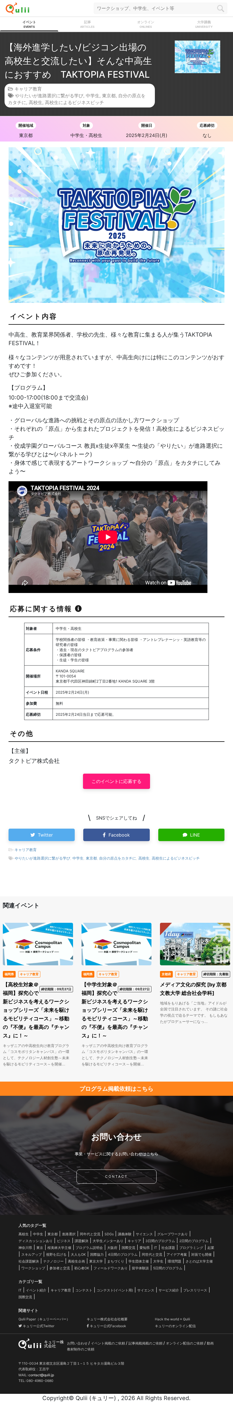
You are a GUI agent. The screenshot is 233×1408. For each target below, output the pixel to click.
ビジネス (63, 1241)
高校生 (35, 102)
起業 (210, 1248)
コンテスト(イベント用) (115, 1290)
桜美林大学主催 (59, 1248)
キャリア (134, 1241)
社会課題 (168, 1248)
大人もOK (78, 1254)
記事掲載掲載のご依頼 (145, 1343)
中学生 (92, 95)
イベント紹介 (36, 1290)
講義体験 (125, 1234)
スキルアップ (31, 1254)
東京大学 (96, 1261)
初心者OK (81, 1268)
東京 (39, 1248)
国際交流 (128, 1248)
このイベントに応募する (116, 781)
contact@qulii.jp (41, 1375)
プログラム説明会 (89, 1248)
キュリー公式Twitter (38, 1326)
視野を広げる (56, 1254)
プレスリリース (195, 1290)
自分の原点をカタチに (117, 858)
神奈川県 (25, 1248)
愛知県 (145, 1248)
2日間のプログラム (194, 1241)
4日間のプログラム (123, 1254)
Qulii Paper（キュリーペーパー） (44, 1319)
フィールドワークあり (110, 1268)
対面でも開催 (201, 1254)
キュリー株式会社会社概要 (107, 1319)
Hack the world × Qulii (172, 1319)
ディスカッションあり (35, 1241)
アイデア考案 (177, 1254)
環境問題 (174, 1261)
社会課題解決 (28, 1261)
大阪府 (112, 1248)
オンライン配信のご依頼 (185, 1343)
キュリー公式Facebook (107, 1326)
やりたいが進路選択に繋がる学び (49, 95)
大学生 (158, 1261)
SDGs (109, 1234)
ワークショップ (33, 1268)
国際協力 (97, 1254)
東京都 (109, 95)
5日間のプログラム (167, 1268)
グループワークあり (172, 1234)
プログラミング (191, 1248)
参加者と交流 (59, 1268)
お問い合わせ (77, 1343)
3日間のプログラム (160, 1241)
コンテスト (83, 1290)
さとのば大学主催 (199, 1261)
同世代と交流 (152, 1254)
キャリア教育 (28, 89)
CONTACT (116, 1176)
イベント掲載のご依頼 (108, 1343)
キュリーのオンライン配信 (175, 1326)
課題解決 (81, 1241)
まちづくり (115, 1261)
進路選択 (69, 1234)
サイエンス (144, 1234)
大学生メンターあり (108, 1241)
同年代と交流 (90, 1234)
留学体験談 (140, 1268)
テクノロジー (53, 1261)
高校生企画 (76, 1261)
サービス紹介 (169, 1290)
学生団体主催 (138, 1261)
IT (155, 1248)
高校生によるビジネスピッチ (74, 102)
